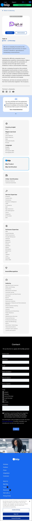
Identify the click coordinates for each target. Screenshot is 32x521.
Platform (5, 467)
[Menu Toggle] (30, 2)
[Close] (29, 501)
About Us (5, 481)
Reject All (16, 514)
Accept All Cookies (16, 518)
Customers (6, 476)
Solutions (5, 464)
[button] (27, 105)
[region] (16, 510)
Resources (7, 490)
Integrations (6, 473)
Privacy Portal (7, 496)
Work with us (6, 493)
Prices (4, 470)
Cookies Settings (16, 509)
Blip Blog (5, 484)
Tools (5, 487)
